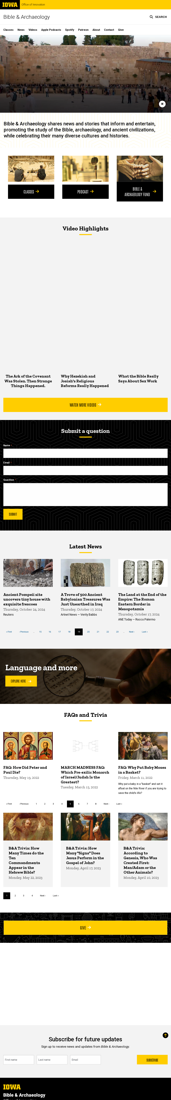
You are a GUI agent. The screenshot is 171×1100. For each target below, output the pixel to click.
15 (41, 632)
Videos (33, 29)
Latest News (85, 546)
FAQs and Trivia (85, 714)
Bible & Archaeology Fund (137, 191)
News (21, 29)
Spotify (69, 29)
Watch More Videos (83, 404)
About (96, 29)
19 (80, 633)
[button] (158, 16)
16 (51, 632)
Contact (109, 29)
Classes (8, 29)
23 (118, 632)
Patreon (83, 29)
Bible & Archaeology (26, 17)
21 (99, 632)
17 (60, 632)
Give (121, 29)
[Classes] (31, 169)
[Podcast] (85, 169)
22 (109, 632)
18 (70, 632)
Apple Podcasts (51, 29)
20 (89, 632)
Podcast (83, 191)
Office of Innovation (33, 4)
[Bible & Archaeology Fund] (140, 169)
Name (6, 445)
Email (6, 462)
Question (8, 480)
